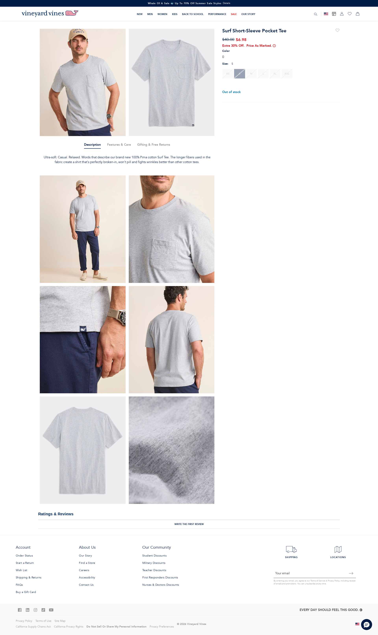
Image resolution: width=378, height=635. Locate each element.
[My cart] (357, 13)
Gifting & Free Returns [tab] (153, 144)
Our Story (248, 14)
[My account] (341, 13)
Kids (174, 14)
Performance (217, 14)
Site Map (60, 621)
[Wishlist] (349, 13)
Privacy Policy (333, 581)
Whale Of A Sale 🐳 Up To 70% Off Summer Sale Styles (184, 3)
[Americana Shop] (326, 13)
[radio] (227, 73)
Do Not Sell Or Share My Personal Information (116, 626)
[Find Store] (334, 13)
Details (226, 3)
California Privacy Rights (68, 626)
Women (162, 14)
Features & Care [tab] (119, 144)
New (140, 14)
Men (150, 14)
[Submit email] (351, 573)
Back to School (192, 14)
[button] (366, 624)
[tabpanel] (127, 160)
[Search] (315, 14)
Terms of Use (43, 621)
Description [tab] (92, 144)
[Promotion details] (274, 45)
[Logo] (50, 14)
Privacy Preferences (162, 626)
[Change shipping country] (357, 624)
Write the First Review (189, 524)
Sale (234, 14)
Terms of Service (317, 581)
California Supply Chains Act (33, 626)
